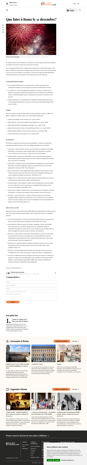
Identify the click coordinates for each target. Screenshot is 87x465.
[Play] (76, 10)
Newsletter (25, 448)
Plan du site (35, 462)
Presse (32, 453)
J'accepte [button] (50, 460)
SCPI (43, 447)
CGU (32, 455)
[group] (76, 10)
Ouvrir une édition (35, 446)
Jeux (43, 455)
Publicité (33, 450)
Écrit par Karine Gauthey (12, 57)
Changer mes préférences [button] (67, 460)
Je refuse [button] (57, 460)
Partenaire (33, 448)
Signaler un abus (35, 457)
